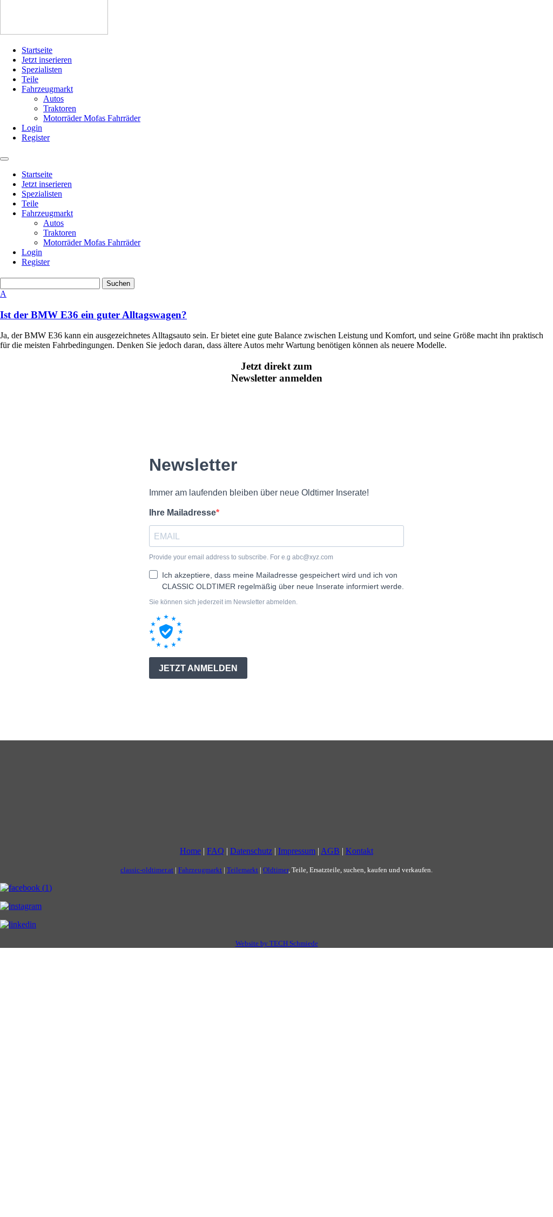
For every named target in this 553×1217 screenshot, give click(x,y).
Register (36, 137)
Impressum (296, 850)
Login (32, 127)
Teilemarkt (242, 870)
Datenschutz (251, 850)
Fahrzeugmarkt (47, 88)
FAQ (215, 850)
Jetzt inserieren (47, 59)
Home (190, 850)
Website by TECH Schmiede (276, 943)
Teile (30, 79)
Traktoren (59, 108)
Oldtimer (275, 870)
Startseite (37, 50)
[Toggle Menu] (4, 159)
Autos (53, 98)
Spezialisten (42, 69)
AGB (330, 850)
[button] (276, 305)
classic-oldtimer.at (146, 870)
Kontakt (359, 850)
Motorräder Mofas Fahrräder (91, 118)
